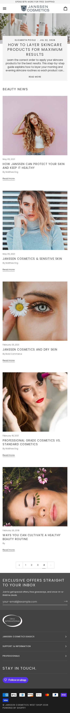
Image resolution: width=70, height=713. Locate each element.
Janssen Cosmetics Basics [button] (19, 636)
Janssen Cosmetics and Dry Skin (30, 350)
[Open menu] (7, 8)
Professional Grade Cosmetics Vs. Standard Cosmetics (32, 442)
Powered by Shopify (14, 707)
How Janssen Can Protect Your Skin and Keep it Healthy (34, 166)
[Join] (64, 601)
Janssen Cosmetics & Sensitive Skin (32, 259)
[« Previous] (19, 565)
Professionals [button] (11, 655)
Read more (35, 76)
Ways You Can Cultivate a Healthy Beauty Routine (32, 537)
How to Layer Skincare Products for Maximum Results (35, 49)
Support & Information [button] (17, 646)
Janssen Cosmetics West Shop (23, 704)
